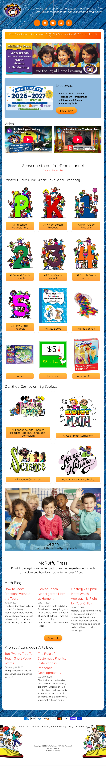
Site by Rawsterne (53, 748)
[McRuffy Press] (12, 10)
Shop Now (66, 110)
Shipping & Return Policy (54, 726)
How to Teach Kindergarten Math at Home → (52, 593)
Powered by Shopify (53, 750)
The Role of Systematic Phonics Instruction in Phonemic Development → (52, 663)
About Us (23, 726)
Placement (81, 726)
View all (53, 638)
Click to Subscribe (53, 170)
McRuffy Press (52, 746)
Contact (35, 726)
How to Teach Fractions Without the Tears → (18, 593)
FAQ (71, 726)
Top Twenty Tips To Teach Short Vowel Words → (18, 658)
